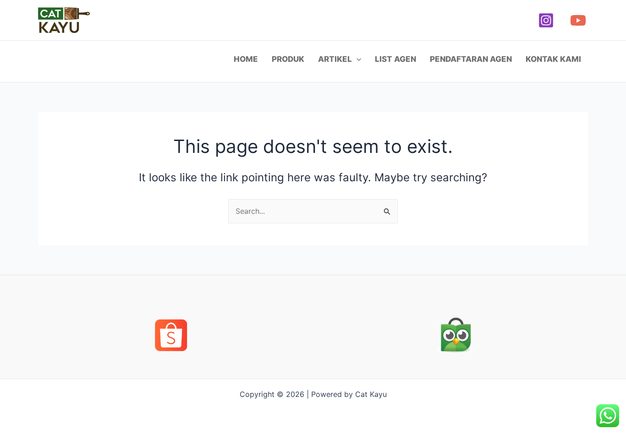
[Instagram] (546, 20)
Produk (288, 59)
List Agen (395, 59)
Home (246, 59)
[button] (356, 59)
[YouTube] (578, 20)
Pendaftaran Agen (471, 59)
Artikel (335, 59)
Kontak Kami (553, 59)
